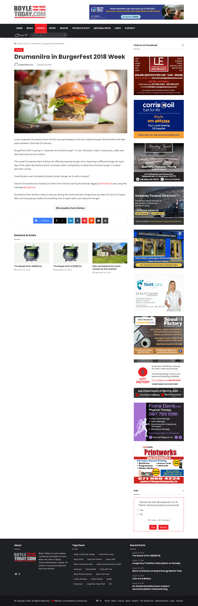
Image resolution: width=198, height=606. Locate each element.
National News (102, 28)
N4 (110, 584)
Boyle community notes (83, 564)
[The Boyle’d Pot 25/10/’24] (31, 253)
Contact (130, 28)
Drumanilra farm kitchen (71, 208)
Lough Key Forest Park (96, 584)
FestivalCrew (105, 183)
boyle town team (102, 574)
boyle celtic (110, 559)
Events (41, 28)
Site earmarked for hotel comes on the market (106, 267)
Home (19, 28)
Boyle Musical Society (83, 574)
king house (78, 584)
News (30, 28)
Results (163, 527)
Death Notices (97, 579)
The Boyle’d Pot (81, 28)
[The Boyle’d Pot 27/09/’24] (70, 253)
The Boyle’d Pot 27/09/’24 (67, 266)
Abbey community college (84, 554)
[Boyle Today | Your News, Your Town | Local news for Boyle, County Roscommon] (30, 12)
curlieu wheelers (80, 579)
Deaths (64, 28)
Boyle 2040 (78, 559)
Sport (52, 28)
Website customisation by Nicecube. (71, 601)
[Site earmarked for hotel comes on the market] (109, 253)
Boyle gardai (91, 569)
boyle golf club (106, 569)
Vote (153, 527)
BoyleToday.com (26, 65)
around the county (106, 554)
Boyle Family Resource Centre (109, 564)
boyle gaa (78, 569)
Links (118, 28)
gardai (109, 579)
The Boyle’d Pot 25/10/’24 (28, 266)
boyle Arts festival (94, 559)
